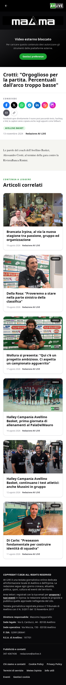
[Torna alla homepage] (6, 5)
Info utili (49, 670)
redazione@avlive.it (30, 653)
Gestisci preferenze (33, 56)
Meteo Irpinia (34, 670)
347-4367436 (10, 653)
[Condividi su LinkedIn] (37, 105)
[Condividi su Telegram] (29, 105)
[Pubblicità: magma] (33, 20)
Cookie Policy (36, 664)
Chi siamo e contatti (14, 664)
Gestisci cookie (21, 676)
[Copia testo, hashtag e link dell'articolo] (14, 113)
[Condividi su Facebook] (6, 105)
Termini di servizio (13, 670)
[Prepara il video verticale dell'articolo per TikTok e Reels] (52, 105)
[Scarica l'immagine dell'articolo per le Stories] (45, 105)
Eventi (6, 676)
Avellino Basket (14, 128)
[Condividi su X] (14, 105)
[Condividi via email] (6, 113)
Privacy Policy (54, 664)
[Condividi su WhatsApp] (22, 105)
